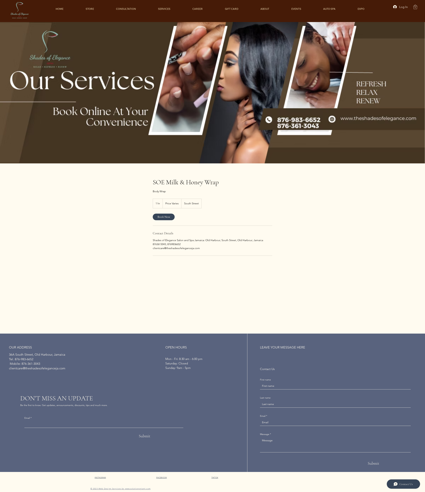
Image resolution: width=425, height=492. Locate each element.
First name (265, 379)
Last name (265, 397)
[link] (164, 217)
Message (265, 434)
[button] (415, 7)
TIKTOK (214, 477)
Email (28, 417)
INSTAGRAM (100, 477)
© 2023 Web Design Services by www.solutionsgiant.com (120, 488)
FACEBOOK (161, 477)
